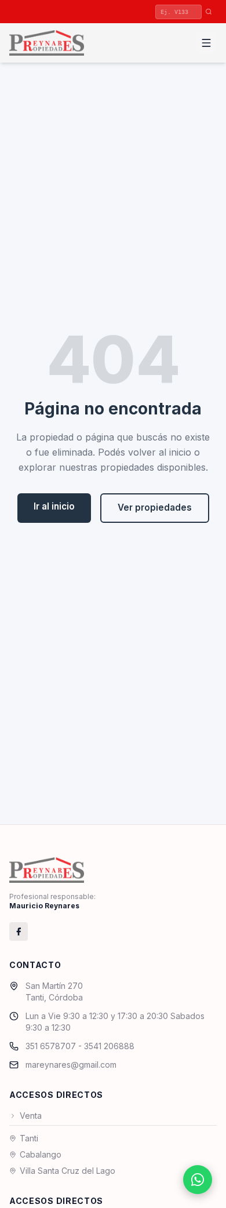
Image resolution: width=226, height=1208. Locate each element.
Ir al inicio (54, 506)
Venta (31, 1115)
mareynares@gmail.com (70, 1064)
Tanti (29, 1138)
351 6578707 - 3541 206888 (79, 1046)
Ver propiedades (155, 507)
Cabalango (40, 1154)
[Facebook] (18, 931)
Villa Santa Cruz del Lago (67, 1171)
